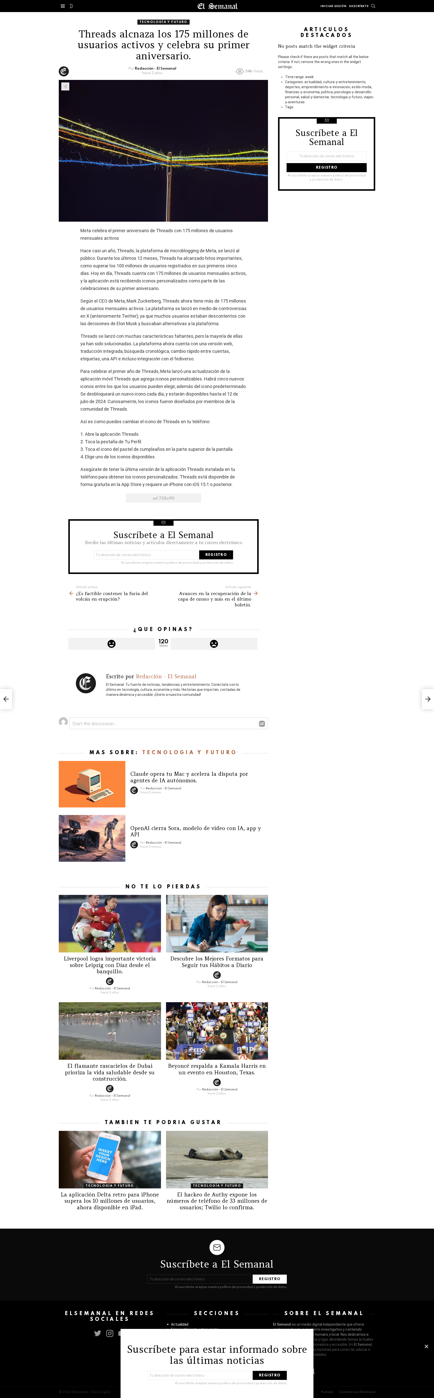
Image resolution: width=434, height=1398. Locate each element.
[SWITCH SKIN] (71, 6)
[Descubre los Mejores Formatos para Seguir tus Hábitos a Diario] (217, 923)
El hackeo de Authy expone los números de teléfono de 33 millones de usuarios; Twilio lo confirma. (217, 1201)
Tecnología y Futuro (190, 752)
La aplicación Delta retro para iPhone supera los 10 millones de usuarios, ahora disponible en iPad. (110, 1201)
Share (65, 86)
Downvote (214, 644)
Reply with (262, 724)
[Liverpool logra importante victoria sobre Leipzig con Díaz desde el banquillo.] (110, 923)
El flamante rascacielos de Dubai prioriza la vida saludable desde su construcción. (110, 1072)
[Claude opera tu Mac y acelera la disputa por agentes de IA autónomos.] (92, 784)
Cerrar (426, 1346)
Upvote (111, 644)
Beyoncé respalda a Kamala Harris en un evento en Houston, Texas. (217, 1069)
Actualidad (179, 1324)
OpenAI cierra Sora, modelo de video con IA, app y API (195, 831)
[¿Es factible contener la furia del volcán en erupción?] (6, 699)
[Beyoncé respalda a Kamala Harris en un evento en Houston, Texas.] (217, 1031)
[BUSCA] (373, 6)
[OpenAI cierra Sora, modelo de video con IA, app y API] (92, 838)
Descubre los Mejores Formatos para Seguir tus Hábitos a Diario (216, 961)
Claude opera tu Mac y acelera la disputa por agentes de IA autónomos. (189, 777)
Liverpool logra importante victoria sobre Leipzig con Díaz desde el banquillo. (110, 965)
